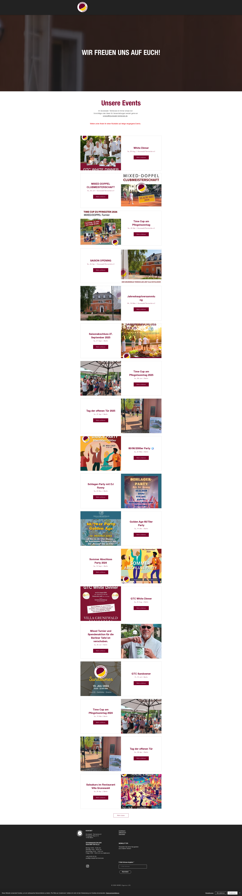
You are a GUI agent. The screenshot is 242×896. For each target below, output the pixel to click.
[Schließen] (240, 892)
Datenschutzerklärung (112, 893)
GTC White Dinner (141, 599)
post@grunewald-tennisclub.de (95, 858)
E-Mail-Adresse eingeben (126, 862)
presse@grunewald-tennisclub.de (115, 116)
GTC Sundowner (141, 674)
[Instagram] (87, 866)
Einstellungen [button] (210, 893)
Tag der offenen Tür (141, 749)
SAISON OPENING (100, 261)
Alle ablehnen (221, 893)
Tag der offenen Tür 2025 (100, 411)
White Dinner (141, 148)
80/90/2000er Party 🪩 (141, 448)
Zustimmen (232, 893)
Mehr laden (121, 815)
